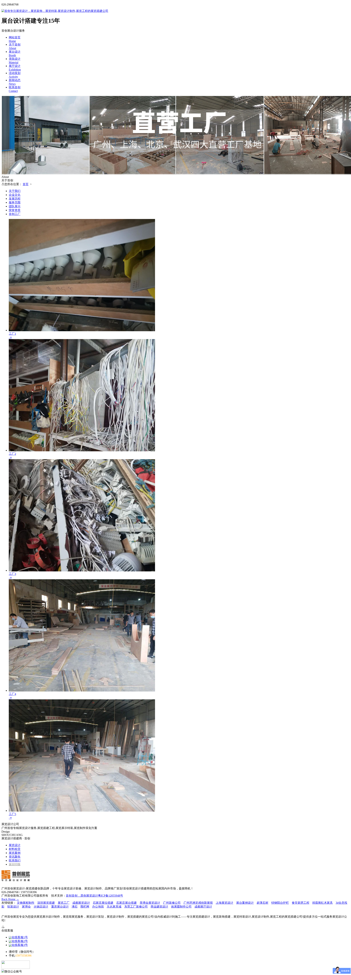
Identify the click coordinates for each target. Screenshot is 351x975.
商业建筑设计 (159, 906)
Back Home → (10, 899)
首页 (26, 184)
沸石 (75, 906)
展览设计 (14, 845)
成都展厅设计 (203, 906)
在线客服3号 (20, 944)
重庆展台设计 (60, 906)
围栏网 (84, 906)
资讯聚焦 (14, 856)
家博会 (26, 906)
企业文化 (14, 194)
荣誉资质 (14, 210)
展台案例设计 (245, 902)
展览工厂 (63, 902)
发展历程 (14, 198)
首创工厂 (14, 214)
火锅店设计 (41, 906)
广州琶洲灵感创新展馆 (198, 902)
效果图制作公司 (181, 906)
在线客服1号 (20, 937)
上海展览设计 (224, 902)
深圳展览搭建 (46, 902)
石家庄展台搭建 (126, 902)
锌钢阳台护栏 (280, 902)
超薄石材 (262, 902)
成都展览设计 (81, 902)
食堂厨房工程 (300, 902)
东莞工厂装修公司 (136, 906)
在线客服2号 (20, 941)
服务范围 (14, 202)
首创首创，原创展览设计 (82, 895)
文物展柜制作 (25, 902)
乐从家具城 (114, 906)
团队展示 (14, 206)
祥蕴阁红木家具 (322, 902)
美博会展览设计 (150, 902)
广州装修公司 (172, 902)
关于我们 (14, 190)
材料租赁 (14, 849)
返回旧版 (14, 864)
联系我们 (14, 860)
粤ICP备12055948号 (110, 895)
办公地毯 (98, 906)
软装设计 (13, 906)
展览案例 (14, 852)
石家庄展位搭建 (103, 902)
